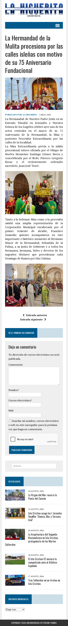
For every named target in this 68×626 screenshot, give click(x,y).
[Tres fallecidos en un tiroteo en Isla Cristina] (15, 583)
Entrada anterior (36, 315)
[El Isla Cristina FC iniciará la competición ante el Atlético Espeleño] (15, 562)
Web (11, 410)
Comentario (15, 364)
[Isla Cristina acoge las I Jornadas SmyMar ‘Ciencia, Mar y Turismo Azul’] (15, 516)
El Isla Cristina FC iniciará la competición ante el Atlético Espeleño (42, 562)
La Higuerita (30, 114)
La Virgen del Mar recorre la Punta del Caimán (42, 496)
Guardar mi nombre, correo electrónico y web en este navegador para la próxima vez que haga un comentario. (33, 425)
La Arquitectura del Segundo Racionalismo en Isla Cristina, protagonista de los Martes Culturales (31, 539)
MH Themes (52, 622)
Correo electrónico (19, 400)
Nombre (13, 390)
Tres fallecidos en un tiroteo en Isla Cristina (44, 582)
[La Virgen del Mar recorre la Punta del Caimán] (15, 498)
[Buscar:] (34, 466)
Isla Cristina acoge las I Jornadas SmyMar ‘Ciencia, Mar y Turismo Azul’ (45, 516)
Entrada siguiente (31, 319)
